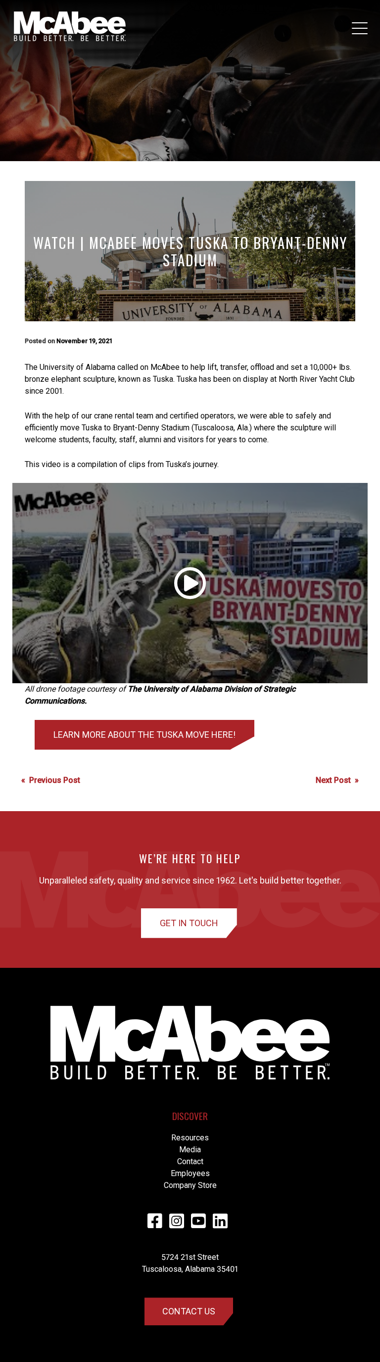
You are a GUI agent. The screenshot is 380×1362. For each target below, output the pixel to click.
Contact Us (188, 1311)
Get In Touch (189, 923)
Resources (190, 1137)
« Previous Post (50, 780)
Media (190, 1149)
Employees (190, 1173)
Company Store (190, 1185)
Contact (190, 1161)
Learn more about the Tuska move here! (144, 734)
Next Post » (337, 780)
